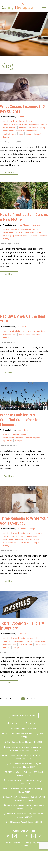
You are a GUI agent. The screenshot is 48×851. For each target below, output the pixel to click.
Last (36, 698)
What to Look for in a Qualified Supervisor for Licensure (20, 420)
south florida (24, 334)
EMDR (5, 536)
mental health (8, 130)
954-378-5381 (16, 723)
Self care (33, 235)
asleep (14, 121)
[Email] (8, 836)
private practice (9, 542)
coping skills (32, 638)
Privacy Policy (31, 843)
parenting (7, 235)
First (1, 698)
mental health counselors (26, 130)
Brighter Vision (19, 843)
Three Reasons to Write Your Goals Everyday (24, 521)
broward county (18, 533)
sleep (21, 134)
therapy (6, 137)
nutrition (41, 331)
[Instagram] (27, 836)
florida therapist (9, 127)
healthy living (15, 331)
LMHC (24, 434)
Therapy (31, 528)
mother (19, 232)
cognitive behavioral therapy (15, 124)
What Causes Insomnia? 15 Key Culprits (22, 109)
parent (40, 232)
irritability (33, 127)
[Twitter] (40, 836)
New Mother (23, 225)
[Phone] (14, 836)
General (21, 117)
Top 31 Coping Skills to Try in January (22, 626)
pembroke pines (9, 134)
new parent (30, 232)
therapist (37, 134)
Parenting (36, 225)
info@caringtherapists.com (25, 728)
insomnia (22, 127)
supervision (7, 440)
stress (28, 134)
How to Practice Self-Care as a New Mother (24, 217)
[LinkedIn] (33, 836)
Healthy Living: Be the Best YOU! (22, 319)
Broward (23, 121)
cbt (30, 121)
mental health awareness (13, 539)
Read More (9, 172)
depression (34, 124)
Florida (44, 124)
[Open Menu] (44, 6)
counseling (7, 641)
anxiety (6, 121)
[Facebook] (21, 836)
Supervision (23, 430)
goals (5, 331)
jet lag (42, 127)
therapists (19, 440)
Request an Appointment (24, 715)
